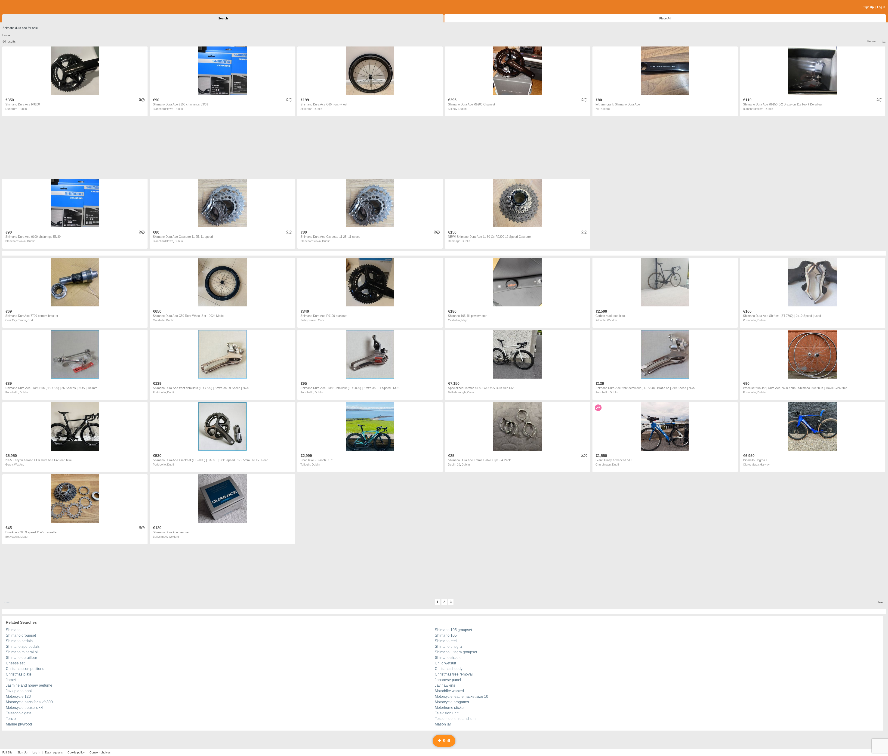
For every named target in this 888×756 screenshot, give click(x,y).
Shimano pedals (19, 641)
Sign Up (868, 7)
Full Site (7, 752)
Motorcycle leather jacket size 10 (461, 696)
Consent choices (100, 752)
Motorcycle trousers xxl (24, 708)
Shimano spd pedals (23, 646)
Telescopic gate (18, 713)
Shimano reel (446, 641)
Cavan (471, 392)
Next (881, 602)
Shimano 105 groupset (453, 630)
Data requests (54, 752)
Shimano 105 (446, 635)
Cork (31, 320)
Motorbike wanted (449, 691)
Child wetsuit (445, 663)
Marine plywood (19, 724)
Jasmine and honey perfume (29, 685)
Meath (24, 536)
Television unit (446, 713)
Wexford (19, 464)
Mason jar (443, 724)
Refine (871, 41)
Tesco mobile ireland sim (455, 719)
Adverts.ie (20, 7)
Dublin (22, 109)
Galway (765, 464)
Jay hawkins (445, 685)
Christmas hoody (448, 669)
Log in (36, 752)
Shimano (13, 630)
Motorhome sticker (450, 708)
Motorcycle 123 (18, 696)
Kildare (605, 109)
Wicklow (612, 320)
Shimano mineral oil (22, 652)
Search (223, 18)
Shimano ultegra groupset (456, 652)
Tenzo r (12, 719)
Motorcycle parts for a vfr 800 (29, 702)
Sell (445, 740)
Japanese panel (448, 680)
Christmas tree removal (454, 674)
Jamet (11, 680)
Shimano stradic (448, 658)
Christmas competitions (25, 669)
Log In (881, 7)
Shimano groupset (21, 635)
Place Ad (665, 18)
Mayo (464, 320)
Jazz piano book (19, 691)
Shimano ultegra (448, 646)
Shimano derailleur (21, 658)
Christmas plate (18, 674)
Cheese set (15, 663)
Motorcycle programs (452, 702)
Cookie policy (76, 752)
